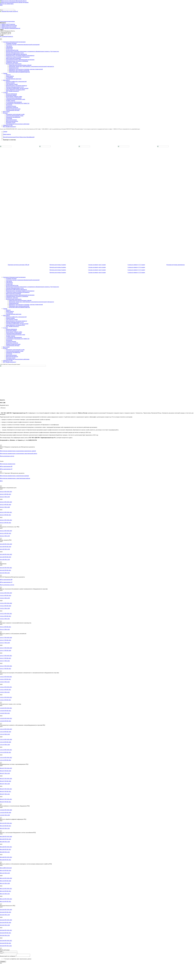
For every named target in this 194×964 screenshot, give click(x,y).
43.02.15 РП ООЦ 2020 (6, 502)
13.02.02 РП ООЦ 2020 (6, 810)
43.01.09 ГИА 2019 (5, 559)
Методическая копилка (12, 121)
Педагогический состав (12, 50)
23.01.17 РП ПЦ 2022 (5, 668)
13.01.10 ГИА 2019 (5, 734)
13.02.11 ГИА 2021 (5, 681)
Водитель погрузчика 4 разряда (58, 267)
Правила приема (10, 82)
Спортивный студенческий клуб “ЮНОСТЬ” (18, 103)
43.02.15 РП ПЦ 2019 (5, 494)
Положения (9, 104)
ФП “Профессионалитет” (12, 91)
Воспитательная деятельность (13, 63)
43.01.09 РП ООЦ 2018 (6, 544)
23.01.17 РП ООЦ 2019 (6, 637)
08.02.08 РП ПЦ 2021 (5, 849)
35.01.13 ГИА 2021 (5, 629)
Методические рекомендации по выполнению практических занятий (18, 451)
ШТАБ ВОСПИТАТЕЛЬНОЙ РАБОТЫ (19, 72)
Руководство (9, 48)
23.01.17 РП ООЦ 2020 (6, 648)
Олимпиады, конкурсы (12, 62)
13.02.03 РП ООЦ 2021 (6, 708)
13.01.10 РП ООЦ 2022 (6, 757)
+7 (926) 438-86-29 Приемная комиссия (10, 28)
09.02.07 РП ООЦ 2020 (6, 778)
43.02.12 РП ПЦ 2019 (5, 533)
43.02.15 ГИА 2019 (5, 496)
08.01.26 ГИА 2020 (5, 883)
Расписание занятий (11, 95)
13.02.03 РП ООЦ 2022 (6, 718)
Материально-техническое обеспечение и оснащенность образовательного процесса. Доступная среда (32, 51)
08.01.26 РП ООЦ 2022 (6, 899)
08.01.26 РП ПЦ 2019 (5, 870)
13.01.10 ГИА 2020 (5, 744)
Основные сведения (11, 43)
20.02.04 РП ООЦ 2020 (6, 920)
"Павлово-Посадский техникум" (18, 17)
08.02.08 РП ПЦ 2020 (5, 839)
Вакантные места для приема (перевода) (16, 85)
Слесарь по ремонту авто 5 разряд (97, 270)
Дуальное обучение (11, 106)
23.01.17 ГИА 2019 (5, 642)
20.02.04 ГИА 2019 (5, 914)
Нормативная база (13, 67)
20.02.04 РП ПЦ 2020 (5, 922)
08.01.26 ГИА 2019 (5, 873)
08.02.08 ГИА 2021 (5, 852)
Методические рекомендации (7, 463)
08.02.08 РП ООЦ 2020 (6, 836)
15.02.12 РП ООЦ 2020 (6, 603)
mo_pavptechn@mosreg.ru (6, 36)
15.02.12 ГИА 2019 (5, 598)
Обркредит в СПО (8, 125)
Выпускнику (6, 111)
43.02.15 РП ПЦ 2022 (5, 522)
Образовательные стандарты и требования (17, 61)
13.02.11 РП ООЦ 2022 (6, 697)
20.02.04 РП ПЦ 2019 (5, 912)
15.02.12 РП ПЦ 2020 (5, 605)
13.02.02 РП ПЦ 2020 (5, 812)
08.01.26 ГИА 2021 (5, 893)
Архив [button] (1, 461)
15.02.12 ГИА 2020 (5, 608)
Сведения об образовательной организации (14, 41)
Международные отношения (13, 58)
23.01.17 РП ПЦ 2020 (5, 650)
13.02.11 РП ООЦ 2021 (6, 676)
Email (2, 953)
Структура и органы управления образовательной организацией (22, 44)
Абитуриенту (6, 80)
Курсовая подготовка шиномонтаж (175, 264)
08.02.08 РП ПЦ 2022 (5, 859)
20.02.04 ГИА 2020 (5, 925)
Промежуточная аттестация (13, 108)
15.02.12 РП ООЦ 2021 (6, 613)
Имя (1, 951)
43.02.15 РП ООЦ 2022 (6, 520)
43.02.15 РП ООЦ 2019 (6, 491)
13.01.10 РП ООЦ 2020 (6, 739)
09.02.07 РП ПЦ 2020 (5, 781)
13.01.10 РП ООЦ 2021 (6, 749)
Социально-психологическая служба (15, 99)
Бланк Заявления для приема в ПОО (15, 89)
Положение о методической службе (15, 114)
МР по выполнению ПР (6, 466)
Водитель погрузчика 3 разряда (58, 264)
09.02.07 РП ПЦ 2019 (5, 770)
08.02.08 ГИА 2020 (5, 841)
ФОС (1, 481)
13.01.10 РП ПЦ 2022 (5, 760)
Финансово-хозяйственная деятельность (16, 54)
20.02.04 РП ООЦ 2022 (6, 940)
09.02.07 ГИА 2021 (5, 794)
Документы (9, 46)
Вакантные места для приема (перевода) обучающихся (20, 55)
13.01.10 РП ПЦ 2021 (5, 752)
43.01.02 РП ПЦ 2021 (5, 570)
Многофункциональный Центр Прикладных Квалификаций (18, 137)
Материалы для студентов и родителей (19, 70)
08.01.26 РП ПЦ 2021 (5, 891)
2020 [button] (1, 499)
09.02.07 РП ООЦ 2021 (6, 789)
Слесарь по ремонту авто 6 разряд (97, 272)
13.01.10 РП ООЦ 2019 (6, 729)
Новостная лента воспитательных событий (20, 65)
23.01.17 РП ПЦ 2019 (5, 640)
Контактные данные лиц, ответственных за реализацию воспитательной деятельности (31, 66)
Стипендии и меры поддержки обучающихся (17, 57)
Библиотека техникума (12, 107)
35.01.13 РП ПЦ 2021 (5, 626)
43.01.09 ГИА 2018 (5, 549)
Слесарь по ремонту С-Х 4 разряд (136, 267)
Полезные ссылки (10, 122)
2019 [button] (1, 489)
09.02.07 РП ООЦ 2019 (6, 768)
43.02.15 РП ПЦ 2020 (5, 504)
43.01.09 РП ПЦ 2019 (5, 557)
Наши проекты (10, 76)
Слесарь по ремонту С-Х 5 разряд (136, 270)
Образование (9, 47)
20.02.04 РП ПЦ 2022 (5, 943)
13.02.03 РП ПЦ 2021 (5, 710)
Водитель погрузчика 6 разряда (58, 272)
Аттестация (9, 118)
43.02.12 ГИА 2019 (5, 536)
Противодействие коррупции (13, 78)
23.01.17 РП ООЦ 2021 (6, 655)
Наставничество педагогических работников (17, 124)
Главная (5, 73)
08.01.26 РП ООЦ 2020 (6, 878)
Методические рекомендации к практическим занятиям (14, 475)
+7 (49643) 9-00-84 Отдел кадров (8, 25)
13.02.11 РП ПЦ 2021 (5, 679)
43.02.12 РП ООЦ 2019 (6, 530)
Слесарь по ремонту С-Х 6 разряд (136, 272)
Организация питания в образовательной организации (20, 59)
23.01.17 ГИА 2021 (5, 660)
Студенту (5, 92)
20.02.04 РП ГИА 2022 (6, 945)
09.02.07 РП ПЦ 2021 (5, 791)
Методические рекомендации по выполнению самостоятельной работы (18, 453)
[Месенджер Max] (97, 7)
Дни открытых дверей (12, 84)
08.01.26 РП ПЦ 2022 (5, 901)
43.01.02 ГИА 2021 (5, 572)
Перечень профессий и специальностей (16, 81)
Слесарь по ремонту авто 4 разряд (97, 267)
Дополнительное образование (14, 98)
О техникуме (9, 77)
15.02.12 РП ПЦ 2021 (5, 616)
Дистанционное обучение (12, 110)
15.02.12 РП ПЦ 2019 (5, 595)
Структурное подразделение (7, 21)
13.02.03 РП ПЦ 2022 (5, 721)
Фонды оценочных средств (7, 456)
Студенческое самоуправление (14, 102)
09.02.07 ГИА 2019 (5, 773)
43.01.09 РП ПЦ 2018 (5, 546)
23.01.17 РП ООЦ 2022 (6, 666)
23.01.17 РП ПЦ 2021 (5, 658)
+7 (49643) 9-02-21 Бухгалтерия (8, 26)
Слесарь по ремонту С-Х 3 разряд (136, 264)
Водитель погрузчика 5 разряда (58, 270)
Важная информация (11, 93)
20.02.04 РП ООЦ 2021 (6, 930)
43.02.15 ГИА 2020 (5, 507)
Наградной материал (11, 119)
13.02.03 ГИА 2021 (5, 713)
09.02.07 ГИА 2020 (5, 783)
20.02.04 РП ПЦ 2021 (5, 932)
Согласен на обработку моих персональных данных (18, 959)
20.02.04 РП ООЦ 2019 (6, 909)
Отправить (3, 961)
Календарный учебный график (14, 96)
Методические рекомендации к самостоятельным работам (15, 478)
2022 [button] (1, 517)
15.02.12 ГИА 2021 (5, 618)
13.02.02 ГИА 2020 (5, 815)
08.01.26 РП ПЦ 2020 (5, 880)
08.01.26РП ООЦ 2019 (6, 868)
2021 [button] (1, 448)
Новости (8, 74)
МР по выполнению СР (6, 469)
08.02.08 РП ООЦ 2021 (6, 846)
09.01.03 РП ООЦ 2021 (6, 823)
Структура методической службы (14, 115)
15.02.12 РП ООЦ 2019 (6, 593)
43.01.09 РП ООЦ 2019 (6, 554)
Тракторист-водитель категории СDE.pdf (18, 264)
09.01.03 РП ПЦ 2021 (5, 825)
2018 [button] (1, 541)
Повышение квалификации (13, 117)
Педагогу (5, 113)
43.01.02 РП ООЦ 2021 (6, 567)
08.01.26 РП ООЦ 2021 (6, 888)
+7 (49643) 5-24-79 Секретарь (7, 24)
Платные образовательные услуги (15, 52)
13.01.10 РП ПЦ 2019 (5, 731)
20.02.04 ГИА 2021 (5, 935)
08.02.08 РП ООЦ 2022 (6, 857)
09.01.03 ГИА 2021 (5, 828)
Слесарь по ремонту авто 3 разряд (97, 264)
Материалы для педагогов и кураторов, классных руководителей (26, 69)
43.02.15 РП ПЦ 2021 (5, 515)
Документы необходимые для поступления (17, 88)
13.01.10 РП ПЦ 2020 (5, 742)
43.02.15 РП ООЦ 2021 (6, 512)
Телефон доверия (10, 100)
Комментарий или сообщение (8, 956)
